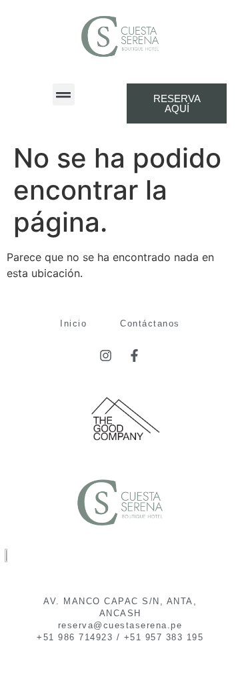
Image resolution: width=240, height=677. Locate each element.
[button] (64, 94)
